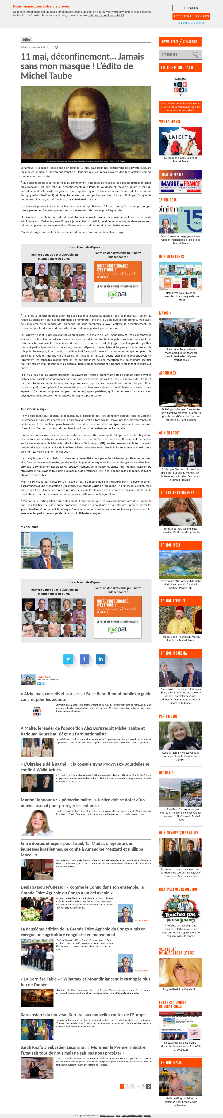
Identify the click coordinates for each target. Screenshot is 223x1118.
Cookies (147, 1116)
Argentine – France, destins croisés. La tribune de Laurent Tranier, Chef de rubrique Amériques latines (181, 873)
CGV (118, 1116)
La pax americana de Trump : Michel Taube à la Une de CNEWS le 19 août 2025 (180, 1046)
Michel (44, 677)
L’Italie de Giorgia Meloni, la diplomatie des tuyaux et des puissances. (181, 1102)
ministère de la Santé (110, 447)
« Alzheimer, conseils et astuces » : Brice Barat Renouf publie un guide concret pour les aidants (181, 107)
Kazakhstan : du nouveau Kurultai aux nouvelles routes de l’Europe (83, 1015)
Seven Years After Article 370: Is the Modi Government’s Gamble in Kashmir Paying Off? (181, 585)
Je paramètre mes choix (191, 22)
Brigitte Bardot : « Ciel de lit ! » (181, 989)
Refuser (191, 7)
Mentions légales (107, 1116)
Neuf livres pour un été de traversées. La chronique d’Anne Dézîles (181, 297)
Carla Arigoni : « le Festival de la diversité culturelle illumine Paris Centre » (180, 756)
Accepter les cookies (191, 16)
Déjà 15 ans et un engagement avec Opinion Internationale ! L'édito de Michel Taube (180, 240)
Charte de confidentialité (132, 1116)
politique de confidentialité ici (105, 15)
